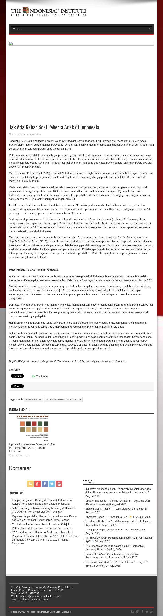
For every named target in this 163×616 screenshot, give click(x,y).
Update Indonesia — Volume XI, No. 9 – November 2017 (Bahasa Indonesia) (32, 448)
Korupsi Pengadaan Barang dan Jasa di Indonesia (40, 503)
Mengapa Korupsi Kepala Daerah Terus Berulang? (114, 529)
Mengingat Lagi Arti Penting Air (45, 511)
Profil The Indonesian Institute (55, 528)
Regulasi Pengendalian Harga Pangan (47, 519)
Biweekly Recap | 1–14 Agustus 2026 (107, 516)
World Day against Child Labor (63, 399)
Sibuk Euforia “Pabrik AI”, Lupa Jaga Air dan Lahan (114, 508)
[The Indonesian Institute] (48, 14)
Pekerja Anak (33, 399)
